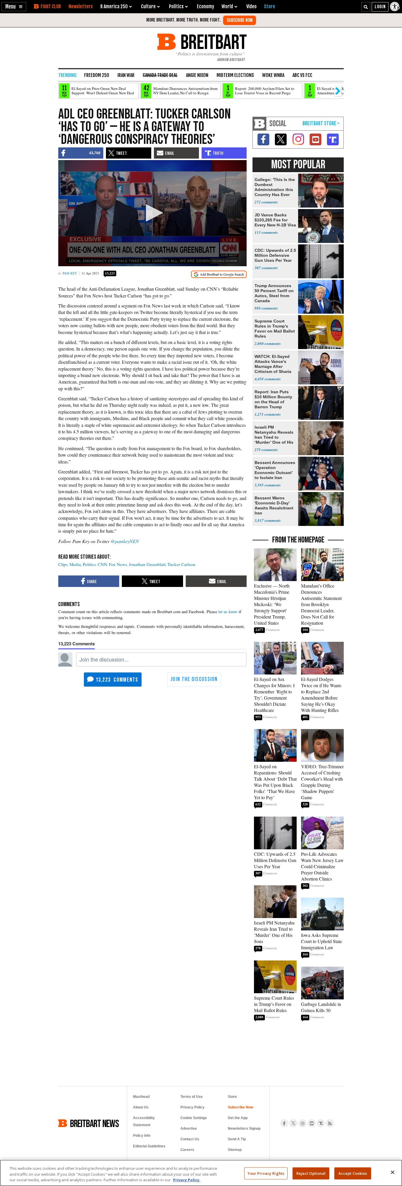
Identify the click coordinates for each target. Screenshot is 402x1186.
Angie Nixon (197, 75)
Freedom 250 (96, 75)
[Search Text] (365, 6)
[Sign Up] (239, 20)
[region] (201, 1173)
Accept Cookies (352, 1173)
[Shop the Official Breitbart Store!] (321, 123)
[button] (13, 6)
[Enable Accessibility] (395, 6)
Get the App (237, 1118)
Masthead (141, 1097)
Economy (205, 6)
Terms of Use (191, 1097)
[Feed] (330, 1123)
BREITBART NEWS (94, 1123)
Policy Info (141, 1136)
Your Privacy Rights (265, 1173)
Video (251, 6)
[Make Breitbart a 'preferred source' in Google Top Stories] (219, 274)
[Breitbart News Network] (259, 123)
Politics (89, 564)
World (227, 6)
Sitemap (235, 1150)
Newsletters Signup (244, 1128)
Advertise (188, 1128)
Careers (187, 1150)
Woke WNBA (273, 75)
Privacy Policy (192, 1107)
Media (75, 564)
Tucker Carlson (181, 564)
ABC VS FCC (302, 75)
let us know (227, 611)
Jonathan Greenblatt (147, 564)
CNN (102, 564)
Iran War (125, 75)
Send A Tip (237, 1139)
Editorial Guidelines (149, 1146)
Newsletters (81, 6)
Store (232, 1097)
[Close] (392, 1172)
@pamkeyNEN (125, 541)
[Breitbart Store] (269, 6)
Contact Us (189, 1139)
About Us (141, 1107)
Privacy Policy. (186, 1179)
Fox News (118, 564)
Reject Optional (311, 1173)
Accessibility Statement (144, 1121)
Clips (63, 564)
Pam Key (70, 273)
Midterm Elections (235, 75)
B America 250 (114, 6)
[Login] (380, 6)
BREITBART (212, 42)
